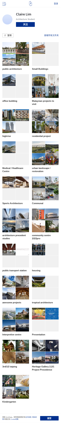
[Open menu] (4, 3)
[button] (7, 35)
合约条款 (28, 417)
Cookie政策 (14, 419)
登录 (56, 4)
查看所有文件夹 (51, 35)
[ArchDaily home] (30, 3)
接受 (49, 418)
